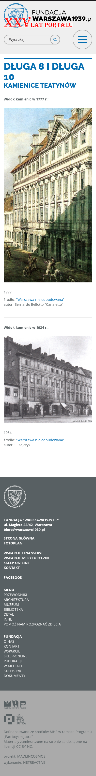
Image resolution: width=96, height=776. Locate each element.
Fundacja (13, 636)
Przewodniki (15, 594)
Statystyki (13, 670)
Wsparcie (12, 651)
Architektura (16, 599)
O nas (9, 641)
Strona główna (19, 538)
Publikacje (13, 661)
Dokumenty (14, 675)
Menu (9, 589)
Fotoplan (13, 543)
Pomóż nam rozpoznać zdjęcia (32, 624)
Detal (9, 614)
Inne (8, 619)
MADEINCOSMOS (31, 756)
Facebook (13, 577)
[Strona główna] (48, 15)
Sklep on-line (17, 562)
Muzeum (11, 604)
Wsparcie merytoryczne (27, 557)
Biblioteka (13, 609)
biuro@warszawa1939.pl (24, 529)
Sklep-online (16, 656)
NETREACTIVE (34, 762)
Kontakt (12, 567)
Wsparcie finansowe (23, 553)
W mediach (13, 666)
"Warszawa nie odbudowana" (40, 299)
